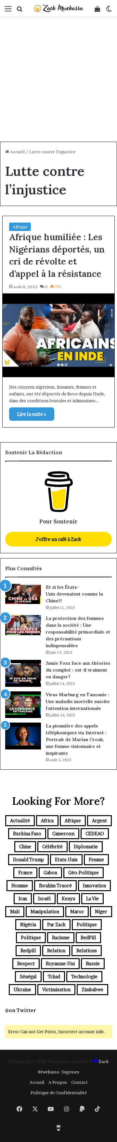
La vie (92, 898)
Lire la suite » (31, 414)
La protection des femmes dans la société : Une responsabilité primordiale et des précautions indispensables (78, 631)
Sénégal (28, 976)
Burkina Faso (27, 833)
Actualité (20, 820)
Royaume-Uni (60, 963)
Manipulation (45, 911)
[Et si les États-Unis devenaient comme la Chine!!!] (23, 594)
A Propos (57, 1082)
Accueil (17, 151)
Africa (47, 820)
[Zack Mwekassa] (58, 8)
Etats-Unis (66, 859)
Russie (93, 963)
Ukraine (22, 989)
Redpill (28, 950)
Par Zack (56, 924)
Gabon (50, 872)
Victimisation (56, 989)
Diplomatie (86, 846)
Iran (23, 898)
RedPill (88, 937)
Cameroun (63, 833)
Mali (15, 911)
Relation (56, 950)
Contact (79, 1082)
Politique (87, 924)
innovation (94, 885)
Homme (19, 885)
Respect (26, 963)
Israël (44, 898)
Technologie (84, 976)
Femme (96, 859)
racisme (61, 937)
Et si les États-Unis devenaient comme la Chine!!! (74, 594)
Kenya (68, 898)
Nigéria (28, 924)
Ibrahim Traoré (55, 885)
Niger (101, 911)
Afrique (20, 226)
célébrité (52, 846)
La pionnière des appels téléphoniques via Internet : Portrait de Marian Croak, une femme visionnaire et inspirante (76, 739)
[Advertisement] (58, 79)
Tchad (54, 976)
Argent (99, 820)
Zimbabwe (92, 989)
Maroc (77, 911)
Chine (25, 846)
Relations (86, 950)
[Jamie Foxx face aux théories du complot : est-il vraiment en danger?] (23, 673)
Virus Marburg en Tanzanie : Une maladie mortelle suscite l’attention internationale (78, 701)
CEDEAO (94, 833)
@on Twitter (20, 1010)
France (25, 872)
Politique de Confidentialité (59, 1092)
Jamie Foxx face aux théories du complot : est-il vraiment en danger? (78, 670)
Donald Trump (28, 859)
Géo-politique (83, 872)
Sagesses (70, 1071)
